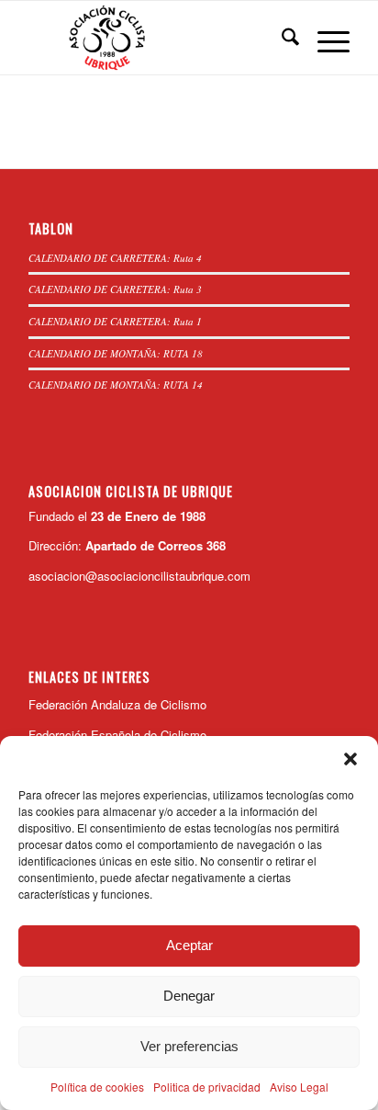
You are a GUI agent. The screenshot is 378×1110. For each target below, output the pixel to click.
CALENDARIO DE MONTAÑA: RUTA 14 (115, 384)
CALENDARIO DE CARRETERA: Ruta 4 (115, 258)
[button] (350, 759)
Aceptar (189, 945)
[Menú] (324, 37)
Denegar (189, 995)
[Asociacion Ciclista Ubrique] (156, 37)
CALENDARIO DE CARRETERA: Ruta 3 (115, 289)
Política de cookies (97, 1086)
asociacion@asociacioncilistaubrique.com (139, 575)
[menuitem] (281, 37)
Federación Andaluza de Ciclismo (117, 704)
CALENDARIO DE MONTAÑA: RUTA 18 (115, 353)
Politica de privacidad (207, 1086)
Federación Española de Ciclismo (117, 734)
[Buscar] (281, 37)
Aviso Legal (299, 1086)
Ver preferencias (189, 1046)
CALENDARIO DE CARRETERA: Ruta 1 (115, 321)
